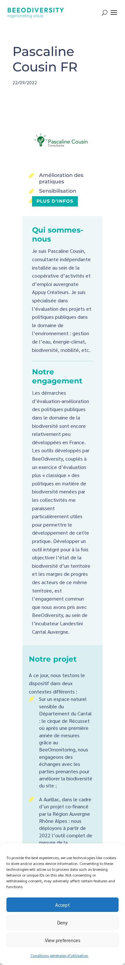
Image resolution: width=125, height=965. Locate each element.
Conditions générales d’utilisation (59, 955)
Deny (62, 922)
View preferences (62, 940)
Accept (62, 905)
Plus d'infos (55, 201)
